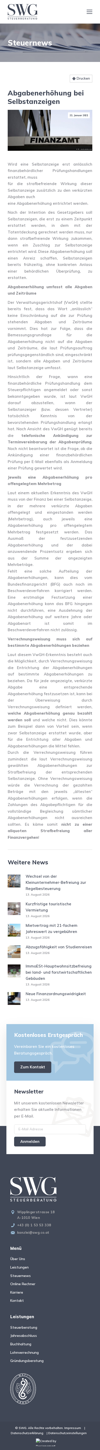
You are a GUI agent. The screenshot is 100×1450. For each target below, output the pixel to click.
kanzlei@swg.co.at (33, 1232)
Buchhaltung (20, 1344)
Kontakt (17, 1300)
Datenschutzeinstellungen (67, 1433)
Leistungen (19, 1267)
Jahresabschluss (23, 1335)
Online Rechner (22, 1284)
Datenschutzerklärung (27, 1433)
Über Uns (17, 1258)
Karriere (16, 1292)
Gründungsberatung (27, 1360)
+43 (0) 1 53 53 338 (34, 1225)
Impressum (72, 1428)
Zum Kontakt (32, 1067)
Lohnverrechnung (24, 1352)
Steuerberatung (23, 1327)
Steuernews (20, 1275)
